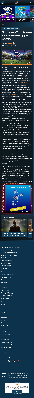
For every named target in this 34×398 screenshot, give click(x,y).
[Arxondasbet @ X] (13, 360)
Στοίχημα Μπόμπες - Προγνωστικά (10, 247)
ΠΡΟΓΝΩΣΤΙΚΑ (5, 244)
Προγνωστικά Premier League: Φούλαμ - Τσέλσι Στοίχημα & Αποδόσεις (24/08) (14, 234)
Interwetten (4, 315)
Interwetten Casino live (7, 345)
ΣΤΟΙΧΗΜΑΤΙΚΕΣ (5, 298)
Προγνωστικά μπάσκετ (7, 260)
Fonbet (3, 312)
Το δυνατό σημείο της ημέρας (9, 255)
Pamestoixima (5, 309)
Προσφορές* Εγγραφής (7, 293)
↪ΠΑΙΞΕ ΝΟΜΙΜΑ (18, 208)
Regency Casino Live (6, 342)
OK (17, 391)
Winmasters (4, 317)
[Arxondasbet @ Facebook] (4, 360)
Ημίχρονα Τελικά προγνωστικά (9, 252)
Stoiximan (3, 302)
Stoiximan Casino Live (6, 329)
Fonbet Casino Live (6, 347)
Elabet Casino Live (5, 334)
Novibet (3, 304)
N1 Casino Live (5, 339)
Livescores (4, 287)
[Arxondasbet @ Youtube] (18, 360)
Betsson (3, 323)
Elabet (2, 307)
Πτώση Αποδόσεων (6, 277)
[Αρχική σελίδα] (2, 24)
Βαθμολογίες (4, 285)
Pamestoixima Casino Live (8, 337)
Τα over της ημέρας (6, 263)
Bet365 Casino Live (6, 350)
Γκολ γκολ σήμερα (6, 265)
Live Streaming (5, 290)
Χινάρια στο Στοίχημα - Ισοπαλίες (10, 250)
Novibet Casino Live (6, 331)
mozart (10, 43)
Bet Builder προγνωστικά (7, 258)
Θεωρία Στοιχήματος (6, 295)
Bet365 (3, 320)
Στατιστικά (4, 282)
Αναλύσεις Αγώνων (6, 272)
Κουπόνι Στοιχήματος (7, 274)
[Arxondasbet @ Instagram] (9, 360)
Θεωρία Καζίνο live (6, 352)
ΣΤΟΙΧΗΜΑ (4, 268)
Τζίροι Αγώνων (5, 280)
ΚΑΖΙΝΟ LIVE (4, 326)
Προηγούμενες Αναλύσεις (10, 28)
